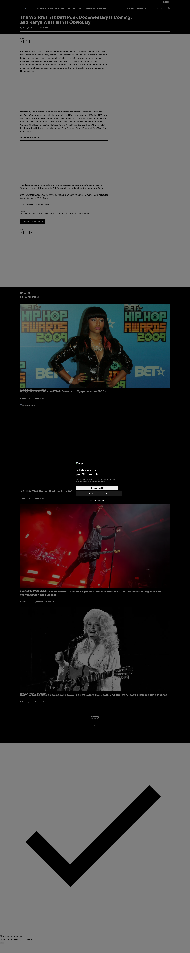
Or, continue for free (97, 500)
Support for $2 (97, 488)
